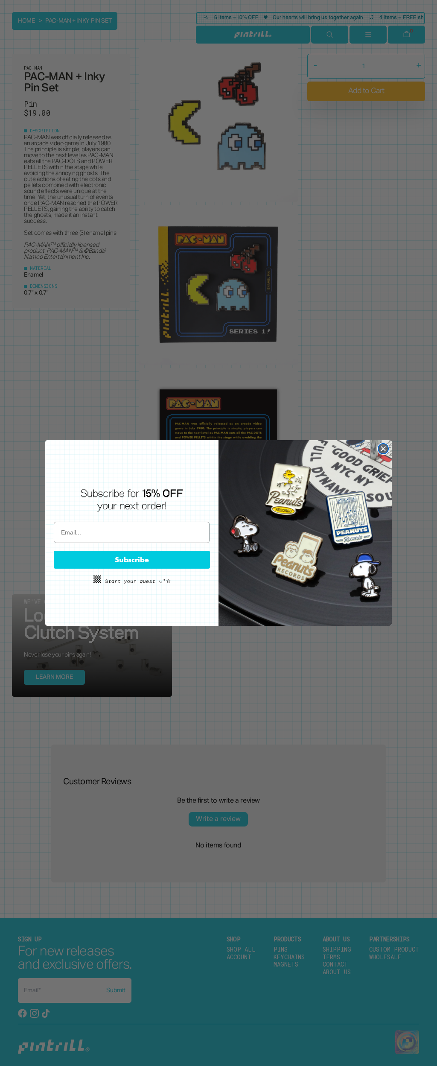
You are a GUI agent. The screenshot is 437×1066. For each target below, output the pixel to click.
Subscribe (132, 559)
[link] (132, 500)
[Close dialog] (383, 449)
